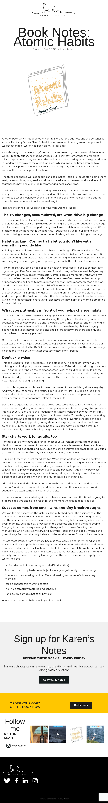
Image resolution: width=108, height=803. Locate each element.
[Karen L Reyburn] (54, 10)
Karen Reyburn (67, 49)
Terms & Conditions (47, 799)
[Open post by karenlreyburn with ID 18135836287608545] (95, 734)
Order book (81, 705)
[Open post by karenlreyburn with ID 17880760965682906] (57, 734)
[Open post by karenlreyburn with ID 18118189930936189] (39, 734)
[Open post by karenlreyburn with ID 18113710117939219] (76, 734)
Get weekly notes (54, 680)
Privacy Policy (63, 799)
